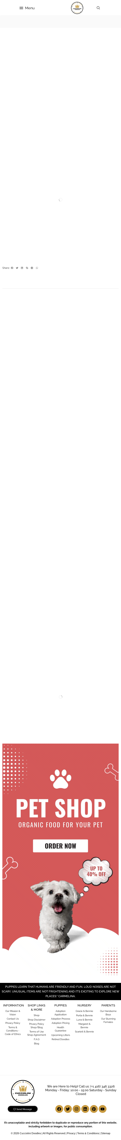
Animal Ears (12, 537)
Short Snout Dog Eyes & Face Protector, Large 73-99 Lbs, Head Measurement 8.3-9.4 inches (91, 220)
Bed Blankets (15, 595)
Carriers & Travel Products (22, 633)
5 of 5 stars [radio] (42, 379)
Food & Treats (25, 21)
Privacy (71, 1056)
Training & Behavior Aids (24, 214)
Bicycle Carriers (16, 643)
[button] (27, 8)
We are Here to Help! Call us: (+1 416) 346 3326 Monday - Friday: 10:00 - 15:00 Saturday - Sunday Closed (80, 1013)
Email (6, 438)
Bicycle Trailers (16, 648)
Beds (10, 619)
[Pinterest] (94, 1032)
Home (7, 21)
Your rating (9, 375)
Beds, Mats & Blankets (19, 589)
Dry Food (46, 21)
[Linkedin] (85, 1032)
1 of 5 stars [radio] (3, 379)
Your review (10, 385)
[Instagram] (77, 1032)
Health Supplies (97, 214)
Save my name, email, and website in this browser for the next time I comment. (51, 452)
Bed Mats (13, 609)
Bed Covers (14, 599)
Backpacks (13, 639)
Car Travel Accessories (20, 653)
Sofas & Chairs (15, 624)
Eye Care (80, 214)
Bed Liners (13, 604)
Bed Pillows (14, 614)
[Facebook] (59, 1032)
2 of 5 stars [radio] (10, 379)
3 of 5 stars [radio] (18, 379)
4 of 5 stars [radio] (29, 379)
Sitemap (105, 1056)
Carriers (12, 658)
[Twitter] (68, 1032)
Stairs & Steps (15, 629)
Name (6, 425)
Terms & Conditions (88, 1056)
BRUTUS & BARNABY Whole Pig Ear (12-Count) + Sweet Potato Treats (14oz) (99, 544)
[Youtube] (103, 1032)
